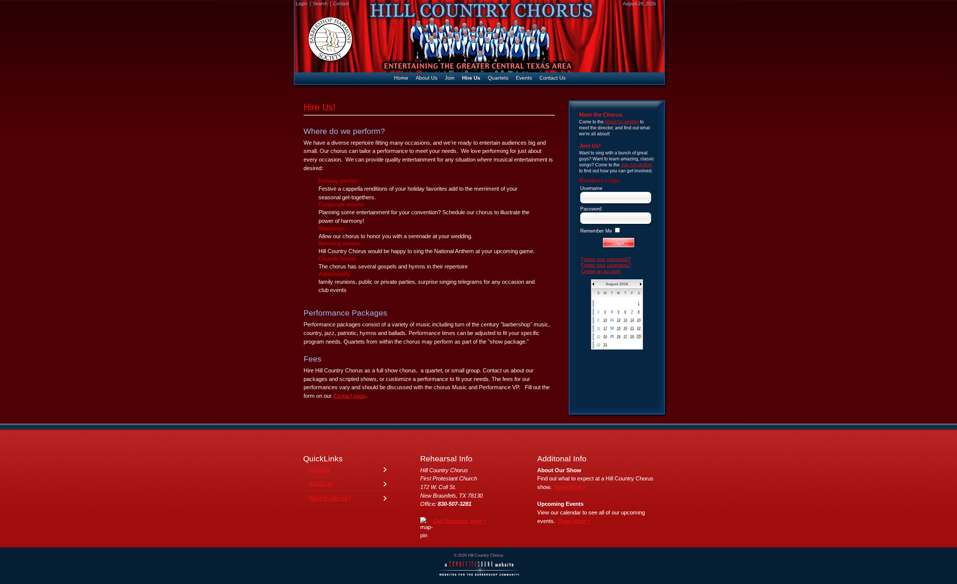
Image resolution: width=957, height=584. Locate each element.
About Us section (621, 122)
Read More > (570, 487)
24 (605, 336)
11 (612, 320)
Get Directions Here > (460, 521)
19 (619, 328)
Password (590, 209)
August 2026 (617, 284)
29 (639, 336)
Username (591, 188)
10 (605, 320)
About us (320, 483)
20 (625, 328)
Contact (319, 469)
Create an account (601, 271)
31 (605, 345)
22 (639, 328)
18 (612, 328)
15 (639, 320)
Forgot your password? (605, 259)
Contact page (349, 396)
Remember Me (596, 231)
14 (632, 320)
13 (625, 320)
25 (612, 336)
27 (625, 336)
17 (605, 328)
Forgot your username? (606, 265)
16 (598, 328)
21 (632, 328)
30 (598, 345)
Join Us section (636, 164)
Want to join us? (330, 498)
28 (632, 336)
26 (619, 336)
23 (598, 336)
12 (619, 320)
